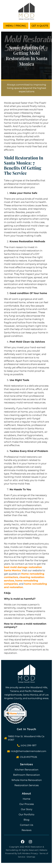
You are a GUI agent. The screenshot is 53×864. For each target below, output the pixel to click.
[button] (15, 26)
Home (26, 798)
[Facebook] (22, 841)
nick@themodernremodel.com (28, 751)
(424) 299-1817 (28, 745)
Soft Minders (24, 853)
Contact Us (26, 825)
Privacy (34, 853)
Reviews (26, 830)
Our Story (26, 809)
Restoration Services (26, 785)
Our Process (26, 804)
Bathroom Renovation (26, 774)
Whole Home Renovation (26, 780)
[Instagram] (30, 841)
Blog (26, 819)
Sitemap (31, 857)
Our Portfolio (26, 814)
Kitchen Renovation (26, 769)
